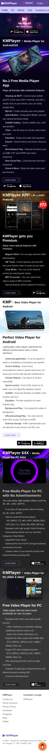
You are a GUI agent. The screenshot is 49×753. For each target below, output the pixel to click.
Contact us (8, 699)
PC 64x (38, 563)
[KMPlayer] (9, 3)
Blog (5, 718)
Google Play (17, 31)
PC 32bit (38, 684)
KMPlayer (28, 699)
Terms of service (10, 703)
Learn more (10, 180)
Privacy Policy (9, 707)
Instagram (7, 714)
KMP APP (39, 443)
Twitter (6, 721)
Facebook (7, 710)
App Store (32, 31)
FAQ (30, 10)
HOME (5, 10)
